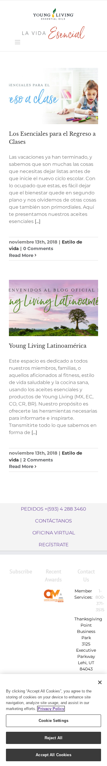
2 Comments (38, 460)
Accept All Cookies (53, 755)
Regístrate (54, 544)
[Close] (99, 682)
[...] (37, 221)
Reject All (53, 738)
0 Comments (38, 248)
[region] (53, 720)
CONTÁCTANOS (53, 521)
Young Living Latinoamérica (47, 346)
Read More (21, 255)
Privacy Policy (51, 708)
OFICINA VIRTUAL (53, 533)
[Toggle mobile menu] (18, 42)
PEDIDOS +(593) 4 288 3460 (53, 509)
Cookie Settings (53, 720)
